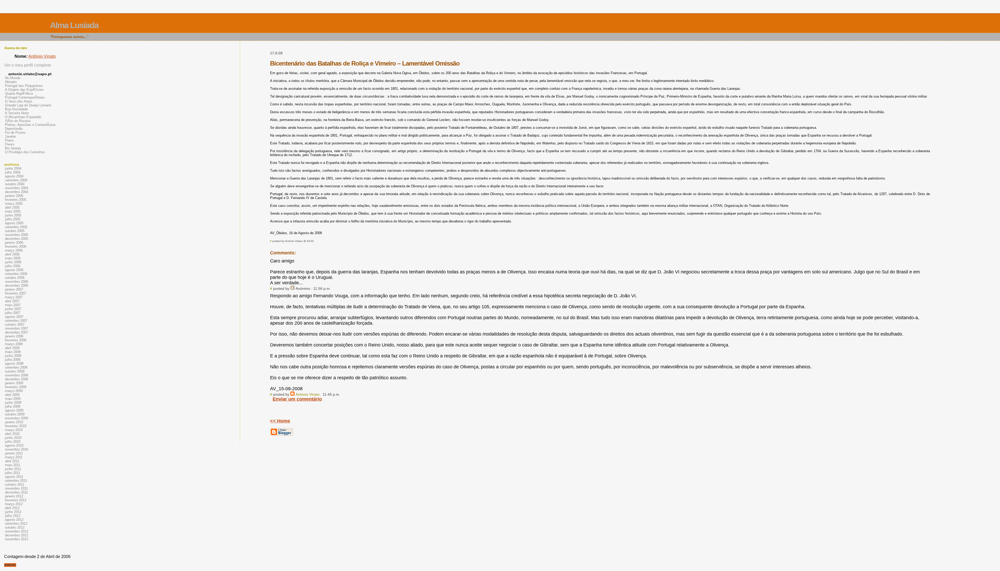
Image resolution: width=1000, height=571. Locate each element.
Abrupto (11, 82)
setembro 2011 (16, 481)
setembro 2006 (16, 274)
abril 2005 (12, 207)
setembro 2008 (16, 367)
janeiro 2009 (14, 383)
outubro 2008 (14, 371)
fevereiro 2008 (15, 340)
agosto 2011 (14, 477)
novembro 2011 (16, 488)
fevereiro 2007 (15, 293)
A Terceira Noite (17, 113)
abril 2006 (12, 254)
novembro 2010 (16, 449)
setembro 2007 (16, 321)
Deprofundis (14, 129)
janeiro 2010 (14, 422)
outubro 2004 (14, 184)
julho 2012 (12, 516)
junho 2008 (13, 356)
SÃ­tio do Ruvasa (17, 121)
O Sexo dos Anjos (18, 101)
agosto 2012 (14, 520)
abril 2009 (12, 395)
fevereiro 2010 (15, 426)
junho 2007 (13, 309)
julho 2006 (12, 266)
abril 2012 (12, 508)
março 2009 (14, 391)
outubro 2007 (14, 324)
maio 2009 (13, 399)
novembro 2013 (16, 539)
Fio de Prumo (15, 132)
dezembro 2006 (16, 285)
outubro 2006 (14, 278)
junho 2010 (13, 438)
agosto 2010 (14, 445)
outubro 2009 (14, 414)
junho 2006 (13, 262)
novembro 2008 (16, 375)
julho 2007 (12, 313)
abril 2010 (12, 434)
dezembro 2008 (16, 379)
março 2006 (14, 250)
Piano (9, 140)
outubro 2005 (14, 231)
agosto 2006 (14, 270)
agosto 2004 (14, 176)
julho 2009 (12, 406)
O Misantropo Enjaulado (23, 117)
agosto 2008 (14, 363)
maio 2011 (12, 465)
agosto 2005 (14, 223)
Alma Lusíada (74, 25)
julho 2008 (12, 360)
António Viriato (308, 394)
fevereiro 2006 (15, 246)
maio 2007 (13, 305)
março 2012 (14, 504)
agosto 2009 (14, 410)
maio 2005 (13, 211)
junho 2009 (13, 403)
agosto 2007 (14, 317)
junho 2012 (13, 512)
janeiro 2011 (14, 453)
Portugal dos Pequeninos (24, 86)
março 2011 (13, 457)
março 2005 (14, 204)
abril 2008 (12, 348)
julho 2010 (12, 442)
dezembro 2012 (16, 535)
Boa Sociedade (16, 109)
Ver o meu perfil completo (27, 65)
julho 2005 (12, 219)
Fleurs (9, 144)
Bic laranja (13, 148)
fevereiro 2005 (15, 200)
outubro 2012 (14, 527)
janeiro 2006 (14, 243)
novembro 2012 (16, 531)
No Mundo (12, 78)
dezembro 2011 (16, 492)
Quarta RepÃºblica (19, 93)
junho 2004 (13, 168)
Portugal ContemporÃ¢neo (25, 97)
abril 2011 (12, 461)
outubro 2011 (14, 484)
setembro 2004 (16, 180)
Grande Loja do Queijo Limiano (28, 105)
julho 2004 (12, 172)
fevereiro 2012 (15, 500)
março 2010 (14, 430)
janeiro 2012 (14, 496)
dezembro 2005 (16, 239)
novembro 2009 (16, 418)
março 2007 (14, 297)
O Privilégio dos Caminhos (25, 152)
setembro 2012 (16, 523)
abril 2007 (12, 301)
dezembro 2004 (16, 192)
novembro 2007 (16, 328)
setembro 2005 (16, 227)
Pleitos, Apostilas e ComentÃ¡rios (30, 125)
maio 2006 (13, 258)
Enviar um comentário (297, 399)
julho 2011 (12, 473)
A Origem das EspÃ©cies (24, 90)
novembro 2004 (16, 188)
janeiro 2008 (14, 336)
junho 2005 (13, 215)
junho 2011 (13, 469)
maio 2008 (13, 352)
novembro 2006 (16, 282)
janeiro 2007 (14, 289)
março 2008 (14, 344)
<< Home (280, 421)
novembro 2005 (16, 235)
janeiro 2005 (14, 196)
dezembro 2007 (16, 332)
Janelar (10, 136)
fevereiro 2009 (15, 387)
